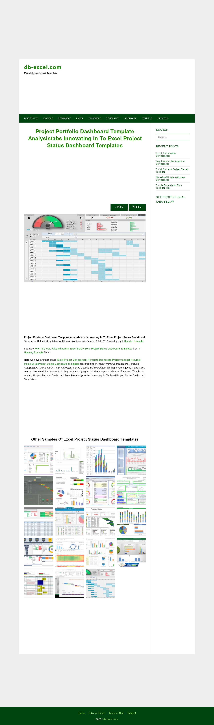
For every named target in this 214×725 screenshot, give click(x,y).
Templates (112, 118)
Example (147, 118)
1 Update (127, 341)
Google (48, 118)
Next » (137, 207)
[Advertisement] (107, 30)
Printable (95, 118)
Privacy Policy (97, 712)
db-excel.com (42, 67)
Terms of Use (116, 712)
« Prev (119, 207)
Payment (162, 118)
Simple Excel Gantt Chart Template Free (169, 186)
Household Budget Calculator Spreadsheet (170, 178)
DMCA (81, 712)
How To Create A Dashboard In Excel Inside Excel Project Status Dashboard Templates (83, 348)
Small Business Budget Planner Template (172, 170)
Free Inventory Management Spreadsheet (170, 162)
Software (130, 118)
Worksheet (31, 118)
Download (64, 118)
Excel (80, 118)
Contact (132, 712)
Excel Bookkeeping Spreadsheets (166, 154)
